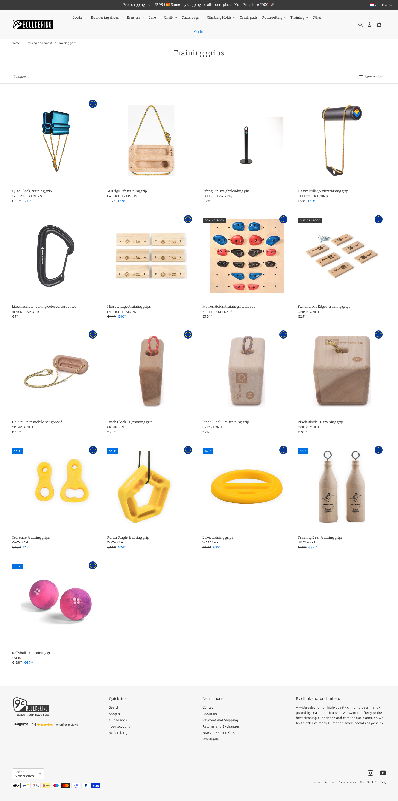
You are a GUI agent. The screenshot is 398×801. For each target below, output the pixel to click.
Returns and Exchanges (221, 726)
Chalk (168, 17)
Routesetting (272, 17)
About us (209, 714)
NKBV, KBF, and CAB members (226, 733)
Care (152, 17)
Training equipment (39, 43)
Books (78, 17)
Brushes (133, 17)
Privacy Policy (347, 782)
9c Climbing (118, 733)
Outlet (199, 32)
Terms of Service (323, 782)
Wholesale (210, 739)
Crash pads (249, 17)
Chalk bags (190, 17)
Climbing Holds (219, 17)
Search (114, 707)
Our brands (118, 720)
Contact (208, 707)
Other (317, 17)
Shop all (115, 714)
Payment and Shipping (220, 720)
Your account (119, 726)
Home (16, 43)
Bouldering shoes (105, 17)
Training (297, 17)
